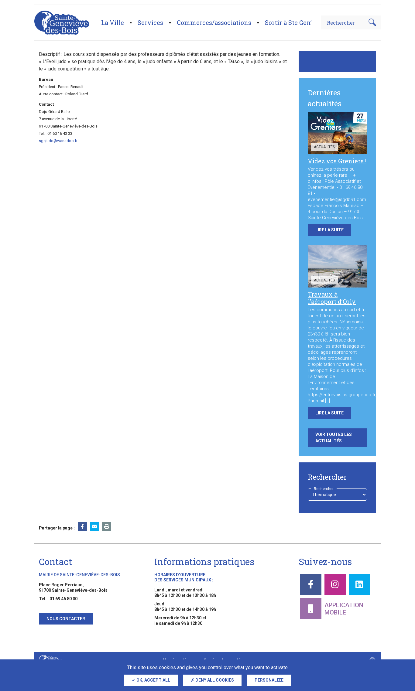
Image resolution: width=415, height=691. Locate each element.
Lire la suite (329, 229)
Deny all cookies (214, 680)
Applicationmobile (343, 608)
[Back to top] (400, 658)
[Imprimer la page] (106, 526)
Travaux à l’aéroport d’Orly (332, 297)
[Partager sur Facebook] (82, 526)
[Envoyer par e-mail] (94, 526)
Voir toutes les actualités (333, 437)
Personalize (269, 680)
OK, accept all (152, 680)
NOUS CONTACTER (65, 618)
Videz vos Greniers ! (337, 161)
